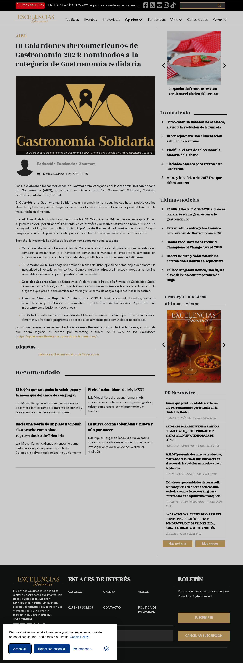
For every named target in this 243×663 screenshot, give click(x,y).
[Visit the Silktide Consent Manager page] (106, 648)
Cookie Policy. (79, 636)
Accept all (20, 648)
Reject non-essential (52, 648)
